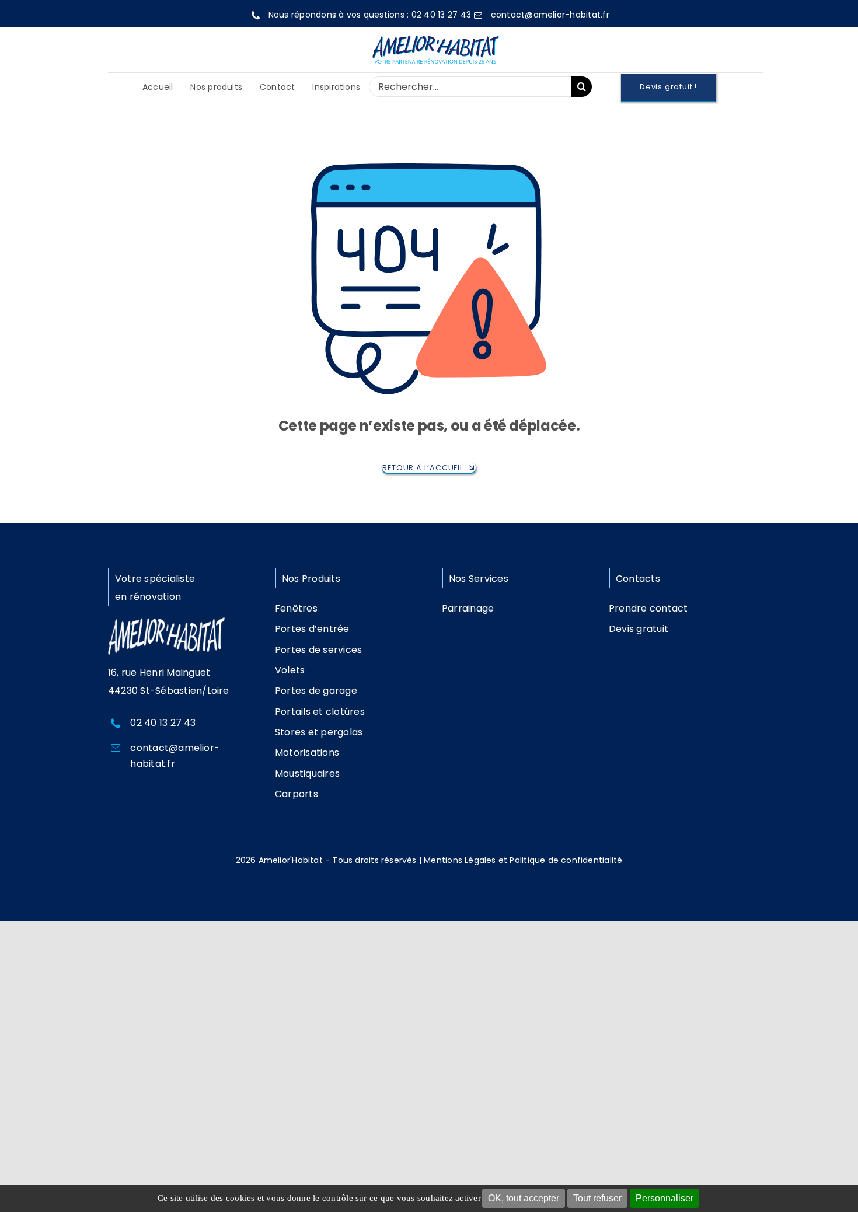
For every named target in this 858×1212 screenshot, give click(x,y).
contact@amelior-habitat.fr (550, 14)
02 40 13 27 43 (441, 14)
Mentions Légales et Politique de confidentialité (523, 860)
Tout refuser (597, 1198)
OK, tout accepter (523, 1198)
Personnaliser (664, 1198)
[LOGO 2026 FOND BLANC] (435, 33)
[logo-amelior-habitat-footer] (166, 621)
